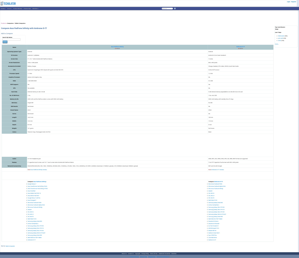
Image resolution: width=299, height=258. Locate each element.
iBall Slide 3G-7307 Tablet (34, 237)
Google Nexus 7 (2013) (34, 198)
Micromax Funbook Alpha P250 (36, 205)
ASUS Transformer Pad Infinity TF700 (38, 188)
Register (293, 1)
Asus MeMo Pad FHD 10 (34, 193)
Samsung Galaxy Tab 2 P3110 (36, 228)
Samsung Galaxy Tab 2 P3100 (36, 226)
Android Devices (134, 256)
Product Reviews (17, 8)
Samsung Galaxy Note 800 (35, 221)
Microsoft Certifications (163, 256)
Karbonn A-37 (212, 240)
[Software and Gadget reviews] (8, 6)
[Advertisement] (137, 16)
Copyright (137, 253)
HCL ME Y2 (30, 212)
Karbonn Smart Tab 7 (214, 233)
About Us (124, 253)
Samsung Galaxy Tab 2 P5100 (36, 230)
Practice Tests (27, 8)
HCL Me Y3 (30, 216)
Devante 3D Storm (213, 221)
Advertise (173, 253)
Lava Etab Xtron (212, 237)
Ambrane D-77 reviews (217, 169)
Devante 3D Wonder (213, 223)
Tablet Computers (10, 246)
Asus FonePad (31, 191)
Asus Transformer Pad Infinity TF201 (37, 186)
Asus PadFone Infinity (117, 46)
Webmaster (281, 36)
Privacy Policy (145, 253)
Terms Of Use (153, 253)
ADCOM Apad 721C (213, 228)
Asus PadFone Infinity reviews (39, 169)
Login (288, 1)
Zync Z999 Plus (212, 235)
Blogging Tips (152, 256)
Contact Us (131, 253)
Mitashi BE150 (212, 230)
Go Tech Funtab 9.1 (213, 226)
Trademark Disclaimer (164, 253)
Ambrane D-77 (240, 46)
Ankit (279, 40)
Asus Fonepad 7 (32, 200)
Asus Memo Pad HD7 (33, 195)
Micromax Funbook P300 (34, 202)
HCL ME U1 (31, 214)
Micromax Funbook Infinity (35, 207)
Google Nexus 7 (32, 184)
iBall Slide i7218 (32, 219)
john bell (280, 38)
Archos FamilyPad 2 (33, 223)
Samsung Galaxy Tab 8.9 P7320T (36, 233)
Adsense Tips (143, 256)
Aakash (30, 209)
